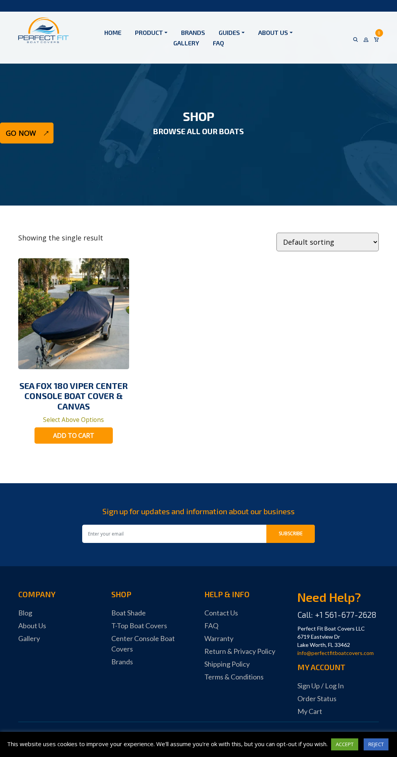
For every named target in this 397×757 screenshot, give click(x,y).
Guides (229, 32)
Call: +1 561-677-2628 (336, 614)
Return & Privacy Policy (239, 651)
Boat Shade (128, 612)
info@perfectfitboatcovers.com (335, 653)
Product (149, 32)
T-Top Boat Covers (139, 625)
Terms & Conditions (234, 676)
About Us (273, 32)
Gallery (186, 43)
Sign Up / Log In (320, 685)
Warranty (218, 638)
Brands (193, 32)
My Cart (309, 711)
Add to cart (73, 435)
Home (112, 32)
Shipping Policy (227, 664)
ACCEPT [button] (345, 744)
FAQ (218, 43)
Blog (25, 612)
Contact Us (221, 612)
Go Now (21, 133)
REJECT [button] (376, 744)
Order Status (317, 698)
